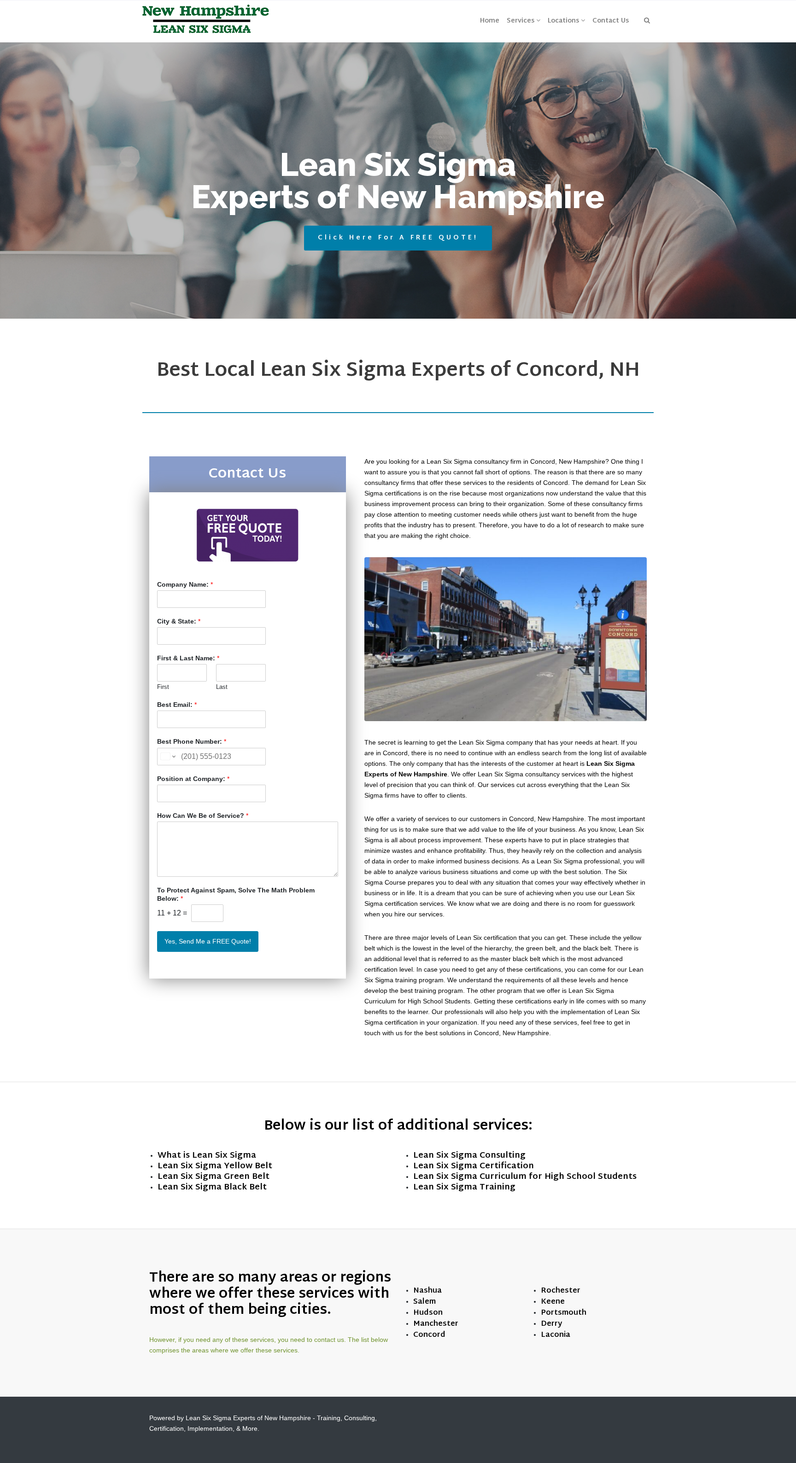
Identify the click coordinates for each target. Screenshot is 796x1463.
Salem (424, 1302)
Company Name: (185, 584)
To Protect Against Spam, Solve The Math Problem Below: (236, 894)
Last (222, 686)
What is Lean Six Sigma (207, 1155)
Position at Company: (193, 778)
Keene (553, 1302)
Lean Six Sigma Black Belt (212, 1187)
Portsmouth (563, 1313)
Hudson (428, 1313)
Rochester (560, 1291)
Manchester (435, 1324)
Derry (551, 1324)
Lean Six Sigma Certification (473, 1166)
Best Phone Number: (191, 741)
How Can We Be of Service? (202, 815)
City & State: (178, 621)
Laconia (555, 1335)
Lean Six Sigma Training (464, 1187)
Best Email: (177, 704)
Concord (429, 1335)
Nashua (427, 1291)
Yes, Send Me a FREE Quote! (207, 941)
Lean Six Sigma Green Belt (213, 1176)
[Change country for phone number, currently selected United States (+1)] (167, 756)
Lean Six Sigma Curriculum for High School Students (525, 1176)
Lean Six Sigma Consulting (469, 1155)
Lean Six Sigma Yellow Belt (215, 1166)
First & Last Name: (188, 658)
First (163, 686)
